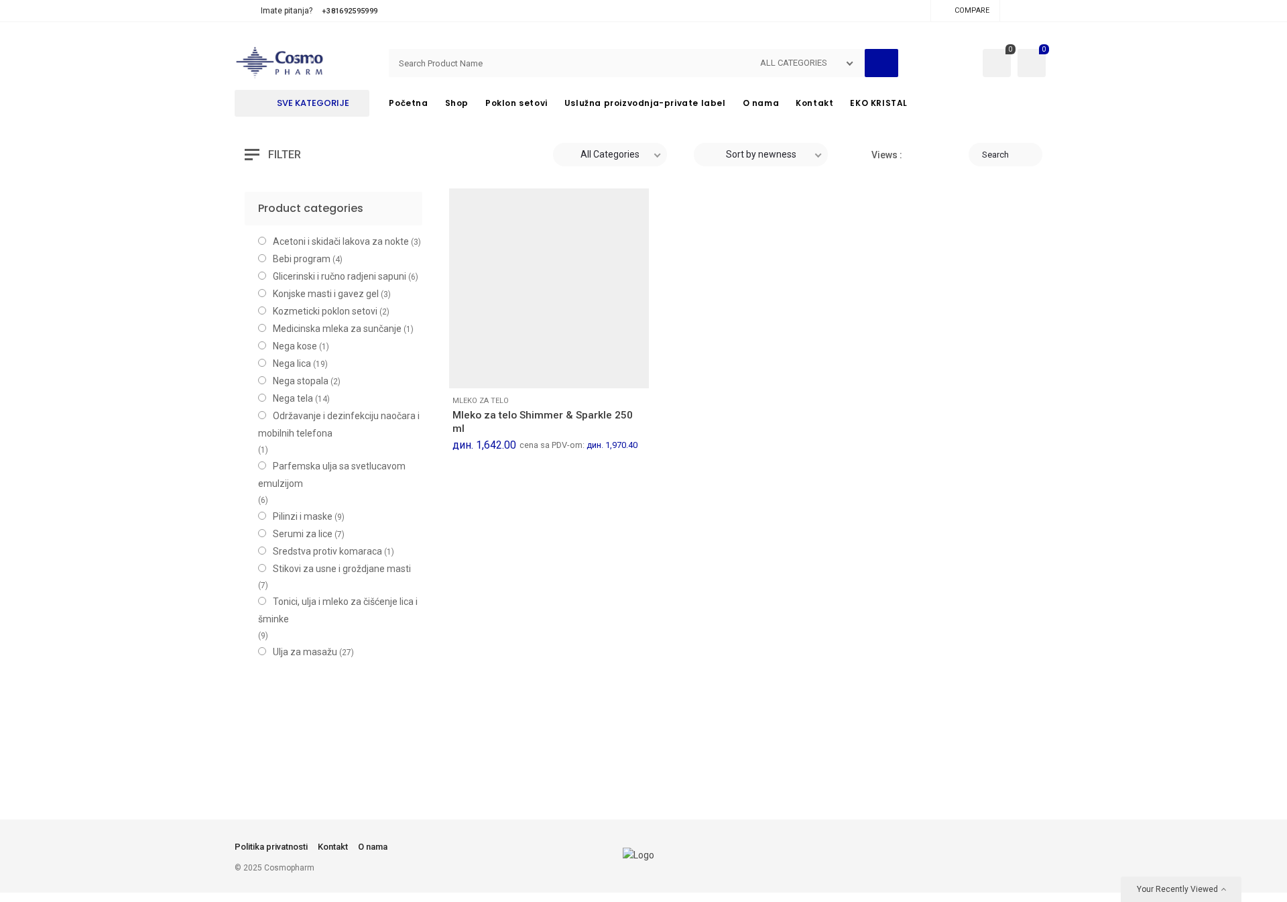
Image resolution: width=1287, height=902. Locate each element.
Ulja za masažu (305, 651)
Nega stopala (300, 381)
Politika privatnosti (271, 847)
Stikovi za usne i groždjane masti (342, 568)
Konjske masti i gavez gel (326, 293)
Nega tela (293, 398)
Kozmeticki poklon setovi (325, 311)
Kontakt (333, 847)
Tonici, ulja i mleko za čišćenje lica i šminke (338, 610)
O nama (372, 847)
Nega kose (295, 346)
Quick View (529, 370)
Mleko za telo (480, 400)
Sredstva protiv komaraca (327, 551)
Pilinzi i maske (302, 516)
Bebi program (301, 258)
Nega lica (292, 363)
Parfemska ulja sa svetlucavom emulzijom (332, 475)
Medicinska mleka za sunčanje (337, 328)
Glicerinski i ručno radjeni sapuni (339, 276)
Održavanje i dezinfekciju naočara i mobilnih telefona (339, 424)
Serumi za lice (302, 533)
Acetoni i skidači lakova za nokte (341, 241)
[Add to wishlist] (499, 370)
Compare (972, 10)
